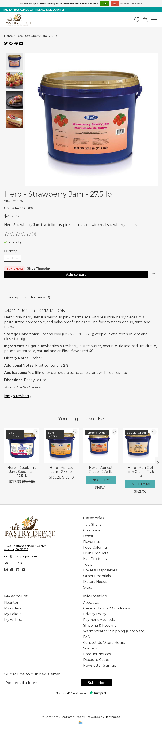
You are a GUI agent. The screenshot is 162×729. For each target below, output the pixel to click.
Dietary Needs (95, 582)
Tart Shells (92, 525)
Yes (104, 3)
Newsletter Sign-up (99, 665)
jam (7, 396)
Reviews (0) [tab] (40, 297)
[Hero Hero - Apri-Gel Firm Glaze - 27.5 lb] (140, 445)
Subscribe (96, 683)
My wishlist (13, 620)
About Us (91, 603)
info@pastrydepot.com (20, 556)
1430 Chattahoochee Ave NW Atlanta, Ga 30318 (25, 547)
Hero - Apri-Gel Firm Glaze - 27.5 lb (140, 472)
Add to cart (76, 275)
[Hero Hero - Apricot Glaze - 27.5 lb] (100, 445)
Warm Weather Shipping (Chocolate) (114, 631)
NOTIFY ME (102, 480)
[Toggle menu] (153, 19)
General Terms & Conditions (106, 608)
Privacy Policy (94, 614)
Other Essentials (97, 576)
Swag (87, 587)
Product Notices (97, 654)
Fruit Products (95, 553)
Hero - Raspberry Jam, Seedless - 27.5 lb (21, 472)
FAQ (86, 637)
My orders (12, 608)
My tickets (12, 614)
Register (11, 603)
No (114, 3)
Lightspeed (113, 716)
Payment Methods (99, 620)
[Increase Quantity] (17, 258)
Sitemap (90, 648)
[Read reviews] (18, 234)
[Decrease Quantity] (8, 258)
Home (8, 35)
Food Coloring (95, 547)
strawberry (22, 396)
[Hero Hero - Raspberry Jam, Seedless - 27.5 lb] (21, 445)
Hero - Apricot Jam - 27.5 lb (61, 470)
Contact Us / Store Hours (104, 643)
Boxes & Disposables (100, 570)
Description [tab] (16, 297)
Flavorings (91, 542)
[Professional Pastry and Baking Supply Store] (18, 19)
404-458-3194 (14, 562)
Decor (88, 536)
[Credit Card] (80, 723)
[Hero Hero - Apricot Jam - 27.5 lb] (61, 445)
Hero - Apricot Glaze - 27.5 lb (101, 470)
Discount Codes (96, 660)
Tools (87, 565)
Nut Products (95, 559)
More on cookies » (131, 3)
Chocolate (91, 530)
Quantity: (10, 251)
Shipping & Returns (99, 625)
